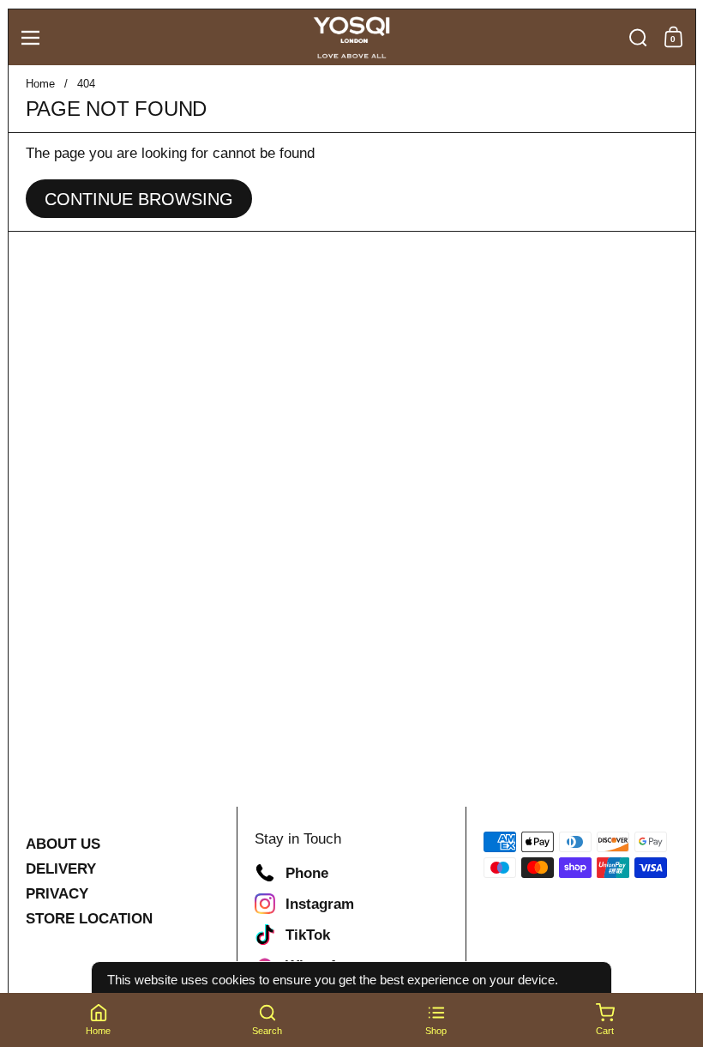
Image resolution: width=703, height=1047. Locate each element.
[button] (638, 38)
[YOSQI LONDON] (352, 37)
